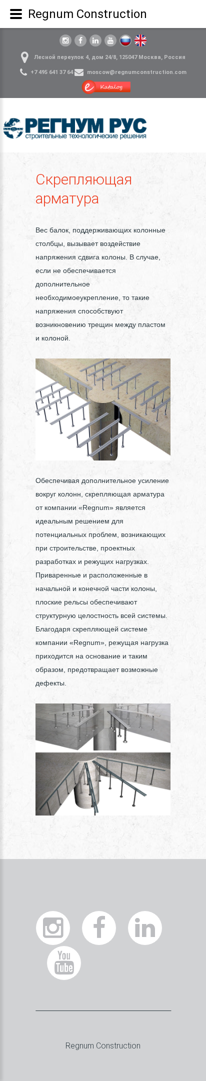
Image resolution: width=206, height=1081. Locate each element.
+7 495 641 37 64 (51, 72)
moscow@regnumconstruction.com (136, 72)
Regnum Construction (103, 1045)
